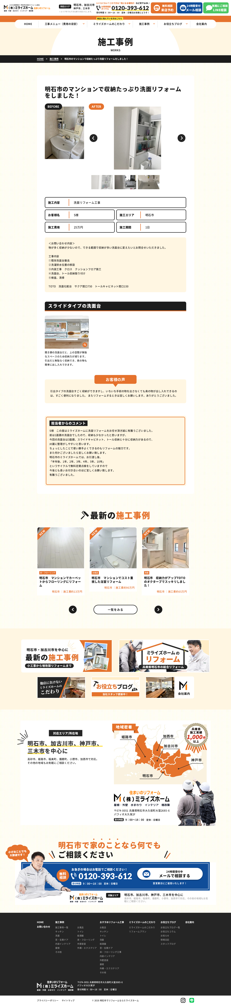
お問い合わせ (43, 926)
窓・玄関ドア (61, 939)
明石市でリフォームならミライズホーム (119, 1000)
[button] (93, 138)
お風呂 (80, 927)
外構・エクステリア (86, 947)
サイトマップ (68, 1000)
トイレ (80, 931)
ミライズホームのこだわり (142, 927)
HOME (40, 922)
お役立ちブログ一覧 (170, 927)
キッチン (59, 931)
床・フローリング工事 (110, 951)
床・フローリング (86, 939)
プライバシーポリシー (48, 1000)
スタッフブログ (168, 943)
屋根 (57, 947)
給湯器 (80, 935)
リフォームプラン (137, 931)
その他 (58, 951)
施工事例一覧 (61, 927)
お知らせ (165, 935)
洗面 (57, 935)
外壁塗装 (81, 943)
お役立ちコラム (168, 931)
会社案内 (189, 922)
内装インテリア (63, 943)
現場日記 (165, 939)
